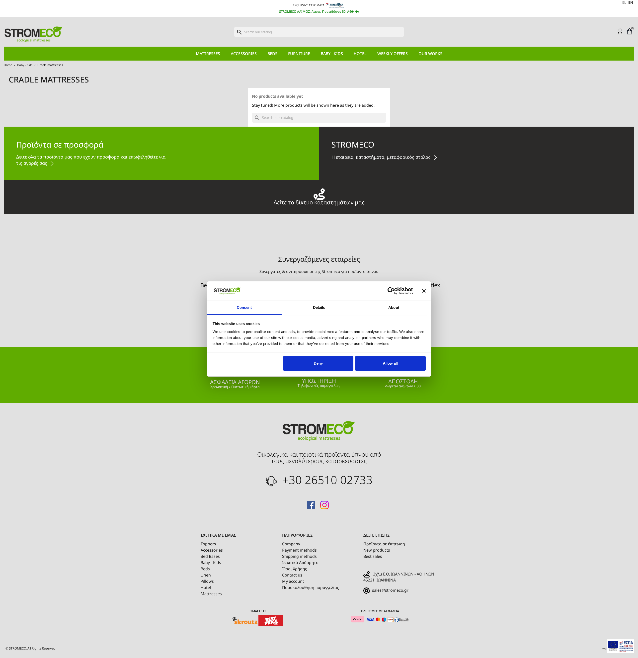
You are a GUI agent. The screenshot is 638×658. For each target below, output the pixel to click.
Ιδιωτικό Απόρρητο (300, 562)
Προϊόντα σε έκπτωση (384, 544)
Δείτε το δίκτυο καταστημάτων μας (319, 201)
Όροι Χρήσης (294, 569)
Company (291, 544)
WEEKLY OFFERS (392, 53)
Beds (272, 53)
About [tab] (393, 307)
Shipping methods (299, 556)
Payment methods (299, 550)
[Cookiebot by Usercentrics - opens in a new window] (391, 291)
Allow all (390, 363)
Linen (206, 575)
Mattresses (208, 53)
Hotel (360, 53)
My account (293, 581)
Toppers (208, 544)
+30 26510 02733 (326, 479)
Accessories (244, 53)
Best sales (372, 556)
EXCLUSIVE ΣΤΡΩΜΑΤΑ (309, 5)
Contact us (292, 575)
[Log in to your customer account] (620, 31)
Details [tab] (319, 307)
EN (630, 2)
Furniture (299, 53)
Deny (318, 363)
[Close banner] (424, 291)
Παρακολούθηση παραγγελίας (310, 587)
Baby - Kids (332, 53)
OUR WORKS (430, 53)
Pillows (207, 581)
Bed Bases (210, 556)
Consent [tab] (244, 307)
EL (624, 2)
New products (376, 550)
